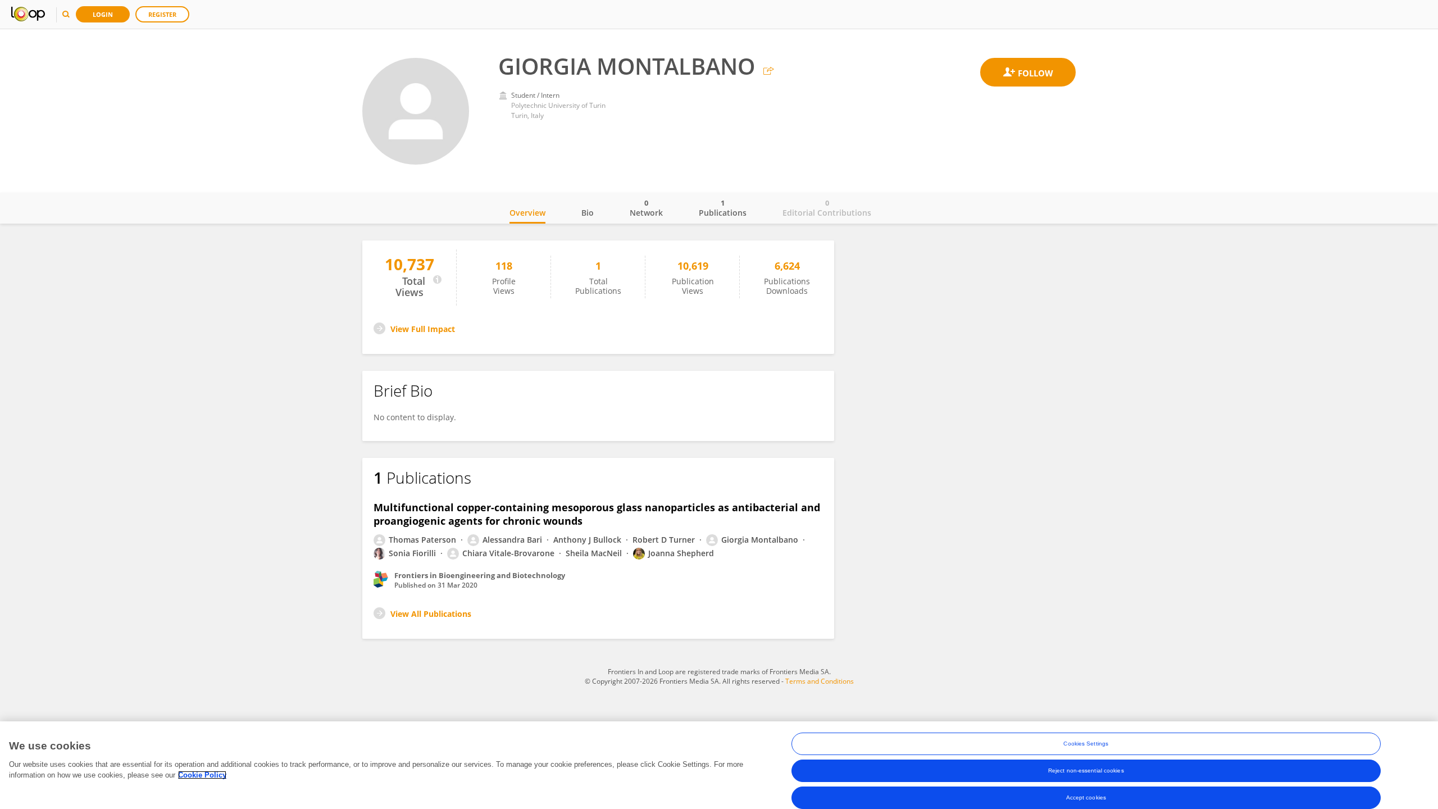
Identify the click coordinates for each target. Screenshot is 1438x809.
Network (646, 208)
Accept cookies (1086, 797)
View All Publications (430, 613)
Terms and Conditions (819, 681)
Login (103, 14)
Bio (587, 212)
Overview (527, 212)
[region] (719, 765)
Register (162, 14)
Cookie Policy (202, 775)
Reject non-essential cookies (1086, 770)
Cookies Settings (1085, 743)
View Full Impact (422, 329)
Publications (723, 208)
